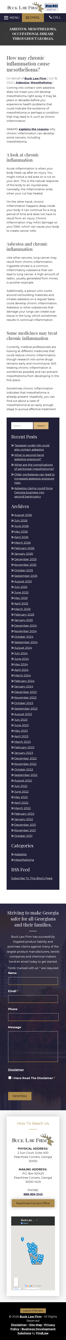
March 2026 (22, 542)
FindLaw (42, 1333)
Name (12, 973)
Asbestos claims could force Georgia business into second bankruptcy (33, 492)
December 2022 (25, 758)
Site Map (35, 1325)
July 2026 (20, 520)
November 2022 (25, 764)
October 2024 (23, 636)
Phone (12, 1009)
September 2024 (26, 642)
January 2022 (23, 819)
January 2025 (23, 620)
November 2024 (25, 631)
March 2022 (22, 808)
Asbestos (22, 82)
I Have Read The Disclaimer (34, 1078)
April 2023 (21, 736)
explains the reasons (34, 129)
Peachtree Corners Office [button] (33, 1203)
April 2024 (21, 670)
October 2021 (23, 836)
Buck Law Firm (35, 78)
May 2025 (21, 598)
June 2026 (21, 526)
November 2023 (25, 697)
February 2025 (24, 614)
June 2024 (21, 659)
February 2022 (24, 814)
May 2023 (21, 731)
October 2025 (23, 570)
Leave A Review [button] (33, 1310)
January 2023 (23, 753)
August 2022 (23, 780)
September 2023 (25, 708)
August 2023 (23, 714)
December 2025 (25, 559)
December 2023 (25, 692)
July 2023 (20, 719)
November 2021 (25, 830)
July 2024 (21, 653)
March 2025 (22, 609)
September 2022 (25, 775)
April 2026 (21, 537)
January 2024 (23, 686)
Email (13, 991)
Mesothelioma (41, 82)
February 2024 (24, 681)
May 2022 (21, 797)
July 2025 (20, 587)
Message (14, 1027)
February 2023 (24, 747)
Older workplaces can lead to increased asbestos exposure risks (34, 479)
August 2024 (23, 648)
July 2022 (20, 786)
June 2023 (21, 725)
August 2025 (23, 581)
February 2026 (24, 548)
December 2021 (25, 825)
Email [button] (35, 17)
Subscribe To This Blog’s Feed (31, 878)
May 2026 (21, 531)
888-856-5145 (33, 1194)
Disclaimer (16, 1070)
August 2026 (23, 515)
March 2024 (22, 675)
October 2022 (23, 769)
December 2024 (25, 625)
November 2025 (25, 565)
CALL (57, 17)
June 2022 (21, 791)
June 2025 (21, 592)
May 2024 (21, 664)
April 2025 (21, 603)
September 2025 (25, 576)
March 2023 (22, 742)
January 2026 (23, 554)
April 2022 (21, 802)
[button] (11, 17)
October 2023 (23, 703)
